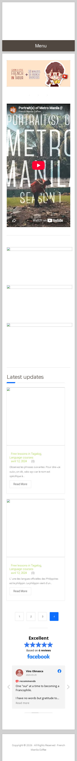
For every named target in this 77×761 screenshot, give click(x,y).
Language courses (21, 457)
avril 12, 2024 (19, 461)
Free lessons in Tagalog (26, 453)
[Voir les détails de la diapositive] (38, 73)
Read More (20, 484)
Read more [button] (22, 703)
